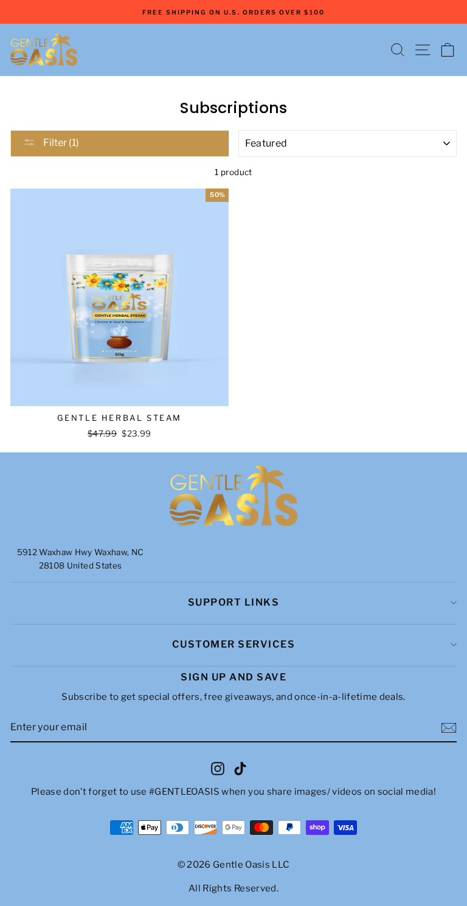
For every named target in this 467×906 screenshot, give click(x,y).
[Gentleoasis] (233, 496)
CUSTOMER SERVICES (234, 644)
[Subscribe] (449, 728)
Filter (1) (60, 142)
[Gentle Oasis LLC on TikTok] (240, 768)
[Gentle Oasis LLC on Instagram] (217, 768)
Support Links (234, 602)
